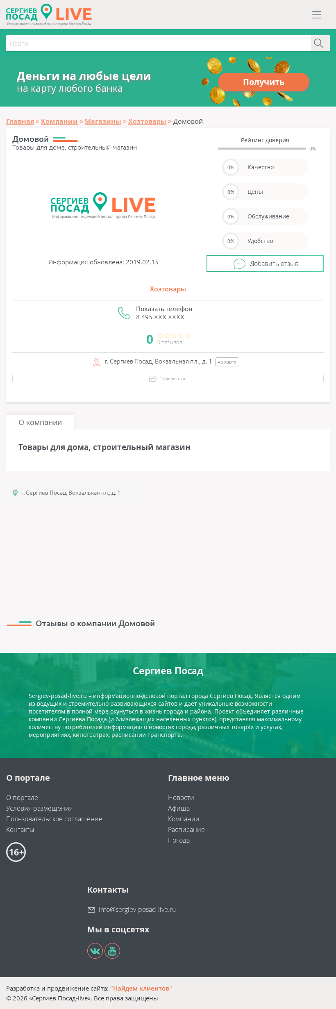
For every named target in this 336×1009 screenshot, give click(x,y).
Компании (184, 818)
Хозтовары (168, 288)
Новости (181, 797)
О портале (22, 797)
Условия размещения (39, 808)
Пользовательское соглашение (54, 818)
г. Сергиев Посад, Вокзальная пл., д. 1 (70, 492)
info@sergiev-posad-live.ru (137, 909)
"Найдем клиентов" (141, 988)
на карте (227, 361)
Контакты (20, 829)
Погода (179, 840)
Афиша (179, 808)
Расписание (186, 829)
